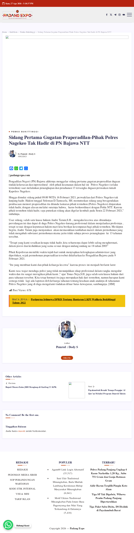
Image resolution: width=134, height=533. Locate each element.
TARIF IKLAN (22, 499)
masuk (21, 430)
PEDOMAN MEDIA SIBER (22, 474)
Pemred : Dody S (28, 154)
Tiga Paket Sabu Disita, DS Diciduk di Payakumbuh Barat (108, 508)
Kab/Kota (13, 32)
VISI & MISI (22, 493)
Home (4, 32)
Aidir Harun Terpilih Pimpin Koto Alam (108, 487)
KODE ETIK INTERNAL (22, 488)
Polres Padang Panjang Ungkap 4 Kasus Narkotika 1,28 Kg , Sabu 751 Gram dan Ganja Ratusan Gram (108, 475)
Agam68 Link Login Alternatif (68, 469)
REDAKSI (22, 469)
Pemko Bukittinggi (27, 32)
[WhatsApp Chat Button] (8, 525)
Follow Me (67, 358)
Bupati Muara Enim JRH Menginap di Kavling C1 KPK (31, 387)
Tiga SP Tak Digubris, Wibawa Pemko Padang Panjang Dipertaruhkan (109, 497)
